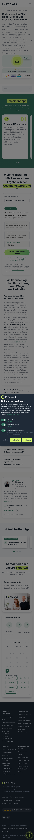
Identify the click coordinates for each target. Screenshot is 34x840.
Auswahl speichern (16, 439)
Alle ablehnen (5, 439)
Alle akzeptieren (27, 439)
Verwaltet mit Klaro (27, 443)
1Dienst (9, 421)
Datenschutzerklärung (12, 414)
